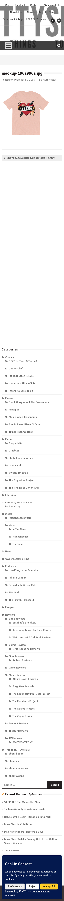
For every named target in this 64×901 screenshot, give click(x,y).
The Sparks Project (23, 708)
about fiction (16, 753)
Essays (9, 398)
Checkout (20, 5)
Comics (9, 357)
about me (14, 761)
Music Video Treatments (23, 417)
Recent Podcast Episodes (23, 794)
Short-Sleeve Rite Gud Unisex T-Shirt (30, 158)
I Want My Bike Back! (21, 390)
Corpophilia (15, 443)
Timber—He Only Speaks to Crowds (24, 809)
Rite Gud (14, 592)
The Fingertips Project (21, 480)
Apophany (14, 506)
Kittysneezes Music (20, 518)
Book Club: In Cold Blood (18, 824)
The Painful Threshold (21, 600)
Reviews (10, 614)
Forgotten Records (23, 686)
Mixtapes (14, 409)
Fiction (9, 439)
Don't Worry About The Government (29, 402)
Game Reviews (17, 667)
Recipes (10, 607)
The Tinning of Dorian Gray (24, 487)
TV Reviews (15, 738)
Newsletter (16, 12)
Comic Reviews (18, 645)
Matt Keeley (49, 79)
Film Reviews (16, 656)
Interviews (11, 495)
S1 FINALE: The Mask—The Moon (22, 802)
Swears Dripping (18, 473)
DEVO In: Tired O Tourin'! (23, 361)
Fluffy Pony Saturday (21, 458)
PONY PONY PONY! (22, 742)
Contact (34, 5)
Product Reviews (18, 723)
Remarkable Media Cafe (22, 585)
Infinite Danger (17, 577)
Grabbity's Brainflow (24, 622)
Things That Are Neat (20, 432)
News (8, 551)
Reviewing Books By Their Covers (31, 630)
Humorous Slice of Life (22, 383)
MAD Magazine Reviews (26, 649)
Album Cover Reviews (25, 679)
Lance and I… (16, 465)
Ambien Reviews (22, 660)
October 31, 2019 (25, 79)
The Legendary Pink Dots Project (31, 694)
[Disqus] (32, 211)
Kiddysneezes (20, 536)
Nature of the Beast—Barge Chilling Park (27, 817)
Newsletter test (35, 12)
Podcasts (10, 566)
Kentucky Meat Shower (18, 502)
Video (12, 525)
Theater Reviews (18, 731)
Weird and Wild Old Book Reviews (32, 637)
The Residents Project (25, 701)
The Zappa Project (22, 716)
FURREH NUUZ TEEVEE (21, 376)
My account (50, 5)
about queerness (19, 768)
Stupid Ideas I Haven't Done (25, 424)
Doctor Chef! (16, 368)
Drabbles (14, 450)
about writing (16, 776)
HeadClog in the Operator (23, 570)
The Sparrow (11, 850)
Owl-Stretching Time (17, 559)
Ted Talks (17, 544)
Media (8, 514)
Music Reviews (17, 675)
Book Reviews (17, 618)
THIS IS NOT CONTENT (17, 749)
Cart (7, 5)
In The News (19, 529)
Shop (51, 12)
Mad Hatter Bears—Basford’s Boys (23, 831)
